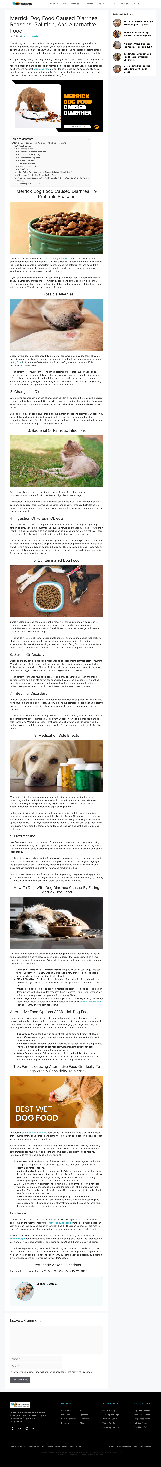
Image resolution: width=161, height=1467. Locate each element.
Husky (83, 1410)
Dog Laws (137, 4)
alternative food (42, 69)
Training (101, 4)
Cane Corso (66, 1410)
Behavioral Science (142, 1415)
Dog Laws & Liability (142, 1410)
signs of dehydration (90, 1001)
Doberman (65, 1423)
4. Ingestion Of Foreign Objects (30, 155)
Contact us (76, 1446)
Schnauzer (65, 1415)
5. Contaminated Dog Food (29, 158)
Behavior (124, 4)
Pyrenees (84, 1415)
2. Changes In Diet (25, 149)
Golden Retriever (68, 1419)
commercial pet (18, 1238)
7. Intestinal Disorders (26, 163)
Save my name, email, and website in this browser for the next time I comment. (53, 1372)
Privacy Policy (17, 1446)
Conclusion (26, 181)
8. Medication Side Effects (28, 166)
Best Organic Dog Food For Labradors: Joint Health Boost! (137, 69)
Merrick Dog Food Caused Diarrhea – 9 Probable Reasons (39, 143)
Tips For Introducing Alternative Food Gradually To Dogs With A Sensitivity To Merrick (53, 178)
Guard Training (108, 1410)
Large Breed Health (142, 1419)
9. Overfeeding (24, 169)
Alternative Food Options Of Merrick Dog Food (37, 175)
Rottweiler (84, 1419)
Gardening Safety (109, 1419)
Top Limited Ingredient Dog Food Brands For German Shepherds (137, 57)
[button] (147, 4)
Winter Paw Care (109, 1423)
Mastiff (83, 1423)
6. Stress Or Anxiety (26, 160)
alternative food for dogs (34, 1132)
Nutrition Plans (140, 1423)
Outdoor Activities (71, 4)
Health (90, 4)
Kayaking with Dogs (110, 1415)
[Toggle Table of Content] (86, 139)
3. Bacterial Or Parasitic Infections (32, 152)
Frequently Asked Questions (30, 184)
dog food (17, 362)
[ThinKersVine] (22, 4)
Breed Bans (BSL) (141, 1427)
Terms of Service (36, 1446)
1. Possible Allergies (25, 146)
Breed (52, 4)
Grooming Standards (111, 1428)
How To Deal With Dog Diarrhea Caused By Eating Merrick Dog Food (46, 172)
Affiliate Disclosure (57, 1446)
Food (112, 4)
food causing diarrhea (56, 258)
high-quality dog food (60, 1223)
